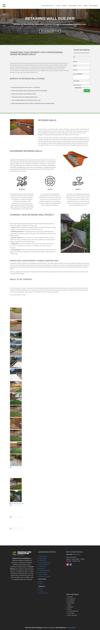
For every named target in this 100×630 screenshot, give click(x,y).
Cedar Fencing (43, 572)
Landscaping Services (47, 5)
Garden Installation (44, 564)
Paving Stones (42, 558)
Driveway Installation (44, 576)
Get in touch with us (50, 31)
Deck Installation (43, 574)
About (79, 5)
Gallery (58, 5)
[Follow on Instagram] (67, 564)
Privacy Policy (71, 627)
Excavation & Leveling (44, 562)
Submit (87, 90)
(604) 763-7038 (26, 1)
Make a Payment (93, 5)
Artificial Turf (42, 560)
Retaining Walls (43, 556)
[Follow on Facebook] (70, 564)
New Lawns (42, 568)
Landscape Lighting (44, 570)
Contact (85, 5)
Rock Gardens (42, 566)
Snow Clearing (72, 5)
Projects (64, 5)
